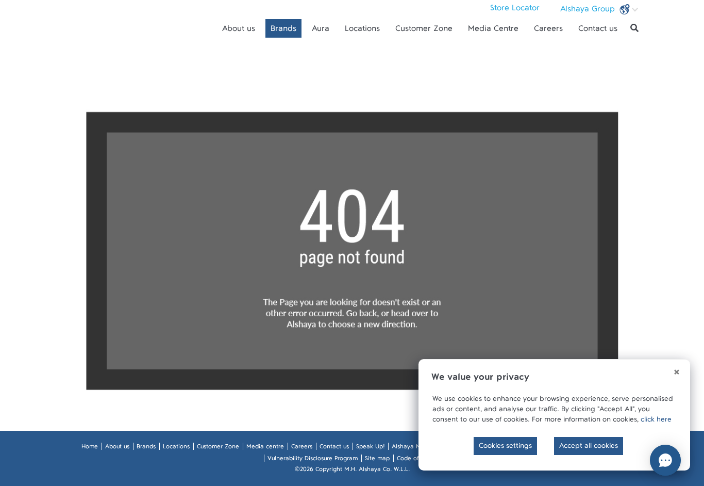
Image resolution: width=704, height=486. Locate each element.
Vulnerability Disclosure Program (312, 460)
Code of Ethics (417, 460)
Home (89, 448)
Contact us (597, 31)
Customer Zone (423, 31)
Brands (283, 31)
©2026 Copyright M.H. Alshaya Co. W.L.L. (352, 471)
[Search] (634, 28)
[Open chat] (665, 460)
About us (238, 31)
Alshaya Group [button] (588, 11)
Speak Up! (370, 448)
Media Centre (493, 31)
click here (656, 421)
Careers (548, 31)
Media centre (265, 448)
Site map (377, 460)
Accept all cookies (588, 448)
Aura (320, 31)
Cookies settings (505, 448)
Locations (362, 31)
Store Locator (515, 10)
